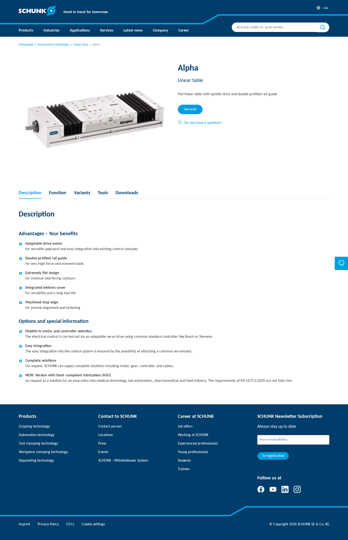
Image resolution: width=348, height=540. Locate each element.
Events (103, 452)
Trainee (183, 469)
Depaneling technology (36, 461)
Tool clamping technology (38, 444)
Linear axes (80, 44)
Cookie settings (93, 524)
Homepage (26, 44)
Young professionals (193, 452)
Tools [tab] (103, 193)
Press (102, 444)
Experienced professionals (198, 444)
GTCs (70, 524)
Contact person (109, 426)
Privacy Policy (48, 524)
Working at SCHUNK (193, 435)
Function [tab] (57, 193)
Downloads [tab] (127, 193)
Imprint (24, 524)
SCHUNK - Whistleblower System (123, 461)
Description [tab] (30, 193)
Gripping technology (34, 426)
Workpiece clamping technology (43, 452)
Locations (105, 435)
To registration (273, 456)
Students (184, 461)
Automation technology (53, 44)
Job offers (185, 426)
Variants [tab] (190, 109)
